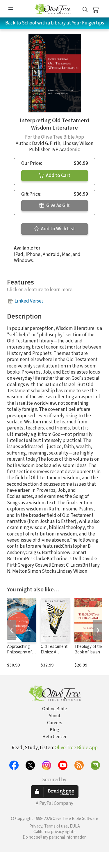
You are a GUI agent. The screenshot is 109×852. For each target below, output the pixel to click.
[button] (85, 10)
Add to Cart (57, 175)
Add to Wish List (57, 228)
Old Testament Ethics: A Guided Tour (54, 652)
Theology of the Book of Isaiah (88, 649)
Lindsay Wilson (77, 143)
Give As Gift (57, 205)
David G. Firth (46, 143)
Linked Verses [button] (29, 301)
